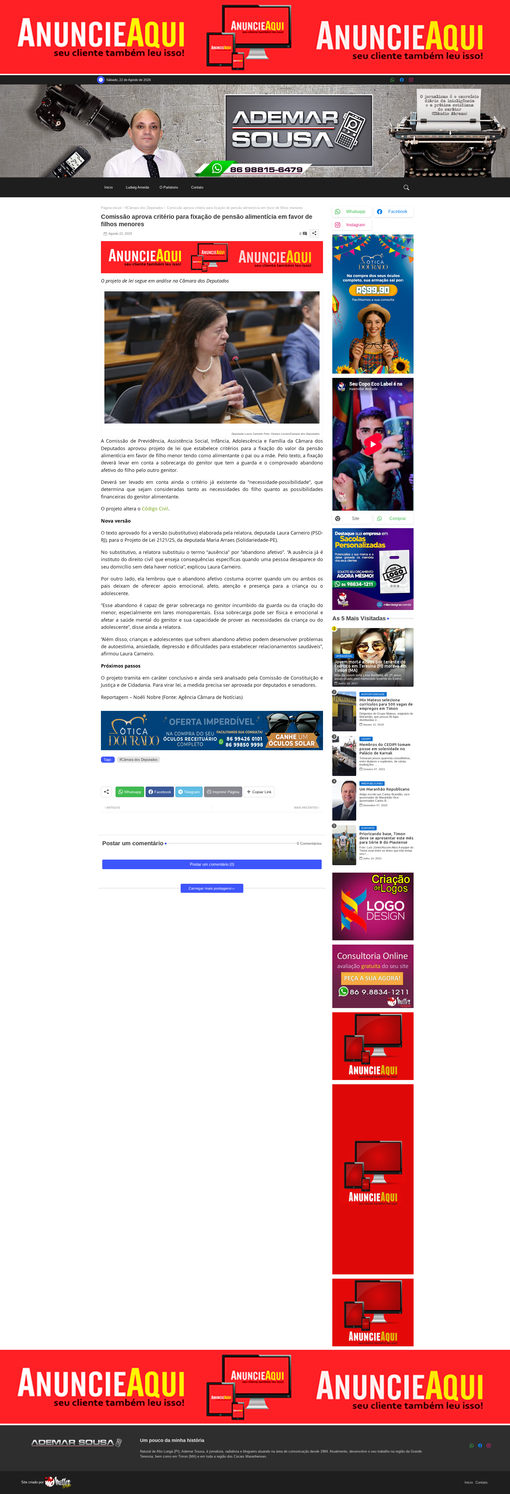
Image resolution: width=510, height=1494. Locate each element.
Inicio (108, 187)
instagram (355, 225)
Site (355, 518)
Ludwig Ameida (137, 187)
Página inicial (111, 208)
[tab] (108, 187)
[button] (406, 187)
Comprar (397, 518)
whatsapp (355, 211)
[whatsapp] (392, 80)
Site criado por (33, 1482)
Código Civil (155, 508)
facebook (397, 211)
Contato (197, 187)
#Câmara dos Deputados (144, 208)
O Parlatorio (169, 187)
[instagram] (411, 80)
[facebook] (401, 80)
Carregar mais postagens (210, 888)
